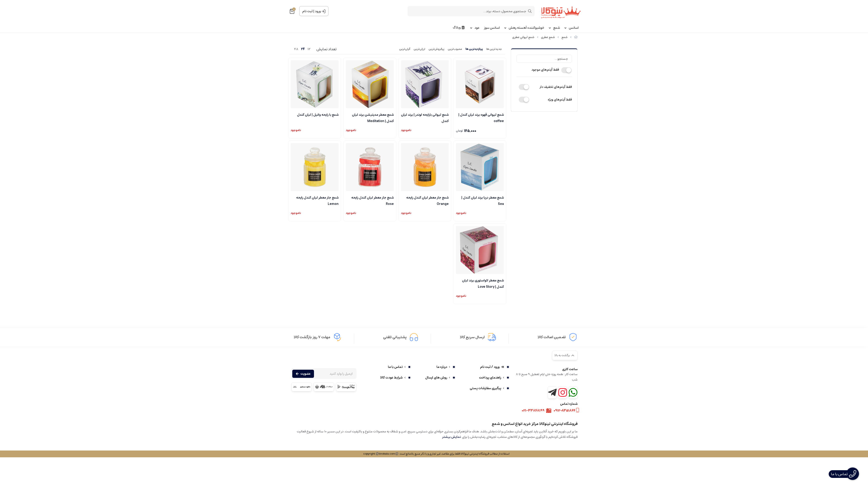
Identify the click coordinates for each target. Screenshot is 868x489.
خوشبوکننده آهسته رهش (526, 28)
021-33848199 (533, 410)
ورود (318, 11)
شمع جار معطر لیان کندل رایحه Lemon (317, 200)
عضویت (305, 373)
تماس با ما (395, 367)
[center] (529, 11)
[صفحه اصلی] (576, 37)
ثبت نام (307, 11)
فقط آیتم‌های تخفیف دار (556, 86)
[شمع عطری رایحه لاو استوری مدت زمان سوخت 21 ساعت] (480, 250)
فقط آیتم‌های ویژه (560, 99)
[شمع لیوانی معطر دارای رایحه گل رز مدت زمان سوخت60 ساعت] (370, 167)
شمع (556, 28)
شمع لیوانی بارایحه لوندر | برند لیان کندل (425, 117)
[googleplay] (346, 386)
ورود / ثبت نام (490, 367)
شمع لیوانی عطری (523, 37)
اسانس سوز (492, 28)
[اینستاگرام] (562, 392)
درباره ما (441, 367)
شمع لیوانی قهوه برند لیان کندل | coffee (481, 117)
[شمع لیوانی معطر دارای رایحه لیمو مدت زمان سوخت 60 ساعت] (315, 167)
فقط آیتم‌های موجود (545, 69)
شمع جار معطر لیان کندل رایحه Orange (427, 200)
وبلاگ (457, 27)
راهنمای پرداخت (490, 377)
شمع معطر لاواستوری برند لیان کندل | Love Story (483, 283)
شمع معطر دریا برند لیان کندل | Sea (482, 200)
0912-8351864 (564, 410)
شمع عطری (548, 37)
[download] (301, 386)
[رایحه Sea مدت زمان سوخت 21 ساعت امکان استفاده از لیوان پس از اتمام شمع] (480, 167)
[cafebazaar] (324, 386)
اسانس (574, 28)
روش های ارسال (436, 377)
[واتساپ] (573, 392)
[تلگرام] (552, 392)
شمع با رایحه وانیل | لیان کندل (318, 114)
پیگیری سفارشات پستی (485, 388)
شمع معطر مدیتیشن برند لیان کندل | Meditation (373, 117)
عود (476, 28)
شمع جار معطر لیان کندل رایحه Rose (372, 200)
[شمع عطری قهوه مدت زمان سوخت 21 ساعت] (480, 84)
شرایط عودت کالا (391, 377)
